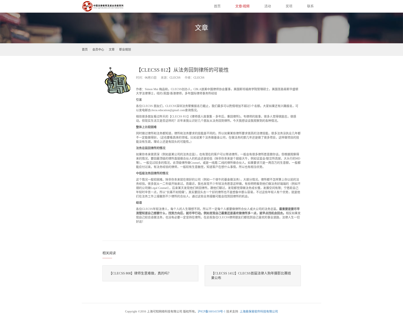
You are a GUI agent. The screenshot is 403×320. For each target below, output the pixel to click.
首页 (217, 6)
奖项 (289, 6)
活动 (267, 6)
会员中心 (98, 49)
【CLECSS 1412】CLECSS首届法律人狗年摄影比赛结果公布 (251, 275)
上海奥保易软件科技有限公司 (259, 311)
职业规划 (125, 49)
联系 (310, 6)
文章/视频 (242, 6)
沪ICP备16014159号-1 (211, 311)
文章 (112, 49)
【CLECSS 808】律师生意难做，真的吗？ (140, 273)
